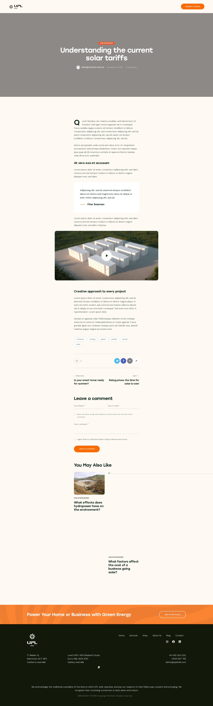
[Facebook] (175, 643)
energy (93, 339)
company (80, 339)
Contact (180, 635)
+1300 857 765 (178, 658)
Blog (168, 635)
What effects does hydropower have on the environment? (89, 506)
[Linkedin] (181, 643)
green (103, 339)
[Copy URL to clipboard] (136, 361)
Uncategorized (106, 43)
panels (114, 339)
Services (133, 635)
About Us (157, 635)
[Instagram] (169, 643)
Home (121, 635)
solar (78, 344)
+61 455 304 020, (177, 655)
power (125, 339)
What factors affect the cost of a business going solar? (123, 567)
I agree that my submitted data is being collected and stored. (102, 439)
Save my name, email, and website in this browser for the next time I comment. (105, 415)
